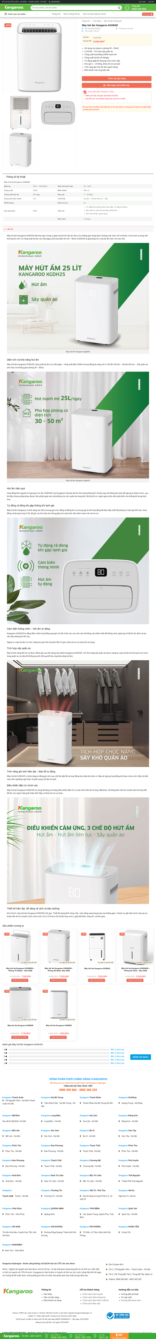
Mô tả (10, 229)
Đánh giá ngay (141, 1057)
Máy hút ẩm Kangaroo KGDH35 (20, 1025)
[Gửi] (119, 7)
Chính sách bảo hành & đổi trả (95, 1300)
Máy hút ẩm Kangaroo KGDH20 (59, 1025)
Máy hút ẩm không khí (113, 21)
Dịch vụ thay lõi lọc (72, 14)
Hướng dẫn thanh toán (131, 1300)
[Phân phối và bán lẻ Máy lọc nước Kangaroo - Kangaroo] (14, 7)
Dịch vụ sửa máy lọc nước (94, 14)
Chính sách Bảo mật (91, 1304)
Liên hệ (151, 2)
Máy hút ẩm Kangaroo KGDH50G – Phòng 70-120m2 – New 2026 (20, 969)
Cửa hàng (97, 21)
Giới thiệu (142, 2)
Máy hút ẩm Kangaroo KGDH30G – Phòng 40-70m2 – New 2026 (135, 969)
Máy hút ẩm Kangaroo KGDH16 (97, 968)
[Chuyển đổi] (4, 229)
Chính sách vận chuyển (92, 1294)
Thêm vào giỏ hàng (117, 78)
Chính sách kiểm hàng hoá (94, 1297)
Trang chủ (56, 14)
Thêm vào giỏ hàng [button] (20, 980)
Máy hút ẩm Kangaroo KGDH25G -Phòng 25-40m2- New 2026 (59, 969)
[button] (20, 14)
